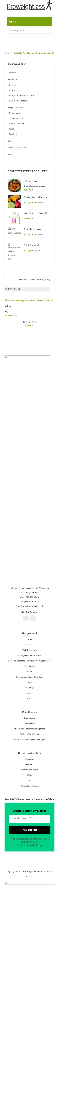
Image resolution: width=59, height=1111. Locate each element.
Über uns (29, 688)
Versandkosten (11, 315)
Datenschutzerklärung (29, 845)
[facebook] (26, 618)
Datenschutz (29, 723)
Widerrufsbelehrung (29, 734)
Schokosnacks (16, 118)
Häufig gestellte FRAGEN (29, 655)
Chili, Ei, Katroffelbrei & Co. (21, 95)
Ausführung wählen (22, 327)
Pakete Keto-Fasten (17, 147)
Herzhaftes (13, 79)
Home (29, 639)
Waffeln (13, 134)
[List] (14, 274)
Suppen (12, 85)
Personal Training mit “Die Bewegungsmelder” (29, 661)
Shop (29, 671)
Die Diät (29, 644)
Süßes (10, 141)
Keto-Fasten (29, 666)
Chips (11, 129)
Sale (10, 154)
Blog (29, 682)
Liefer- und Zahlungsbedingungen (29, 739)
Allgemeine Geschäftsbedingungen (29, 729)
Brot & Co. (13, 90)
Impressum (29, 718)
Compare (29, 325)
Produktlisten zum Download (29, 677)
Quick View (37, 325)
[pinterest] (33, 618)
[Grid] (9, 274)
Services (30, 698)
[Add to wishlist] (51, 302)
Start (7, 53)
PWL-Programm (29, 650)
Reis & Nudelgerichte (18, 101)
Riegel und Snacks (16, 107)
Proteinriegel (15, 113)
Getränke (12, 72)
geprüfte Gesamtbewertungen (34, 186)
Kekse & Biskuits (17, 123)
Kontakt (29, 693)
